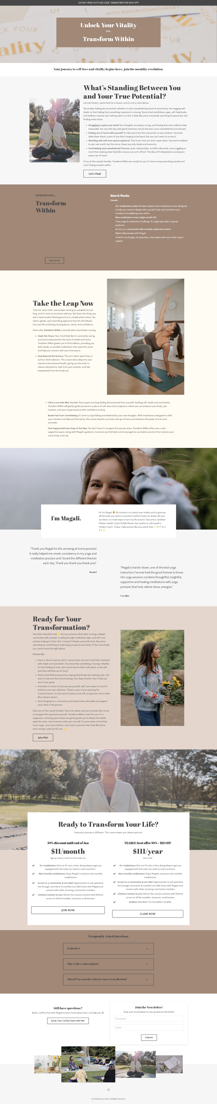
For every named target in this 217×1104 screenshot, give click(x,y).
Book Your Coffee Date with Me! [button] (68, 1020)
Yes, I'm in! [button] (54, 260)
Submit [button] (149, 1037)
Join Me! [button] (43, 737)
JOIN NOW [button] (68, 910)
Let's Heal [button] (95, 173)
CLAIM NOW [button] (147, 913)
